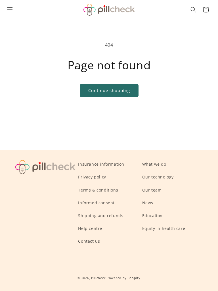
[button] (10, 9)
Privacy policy (92, 177)
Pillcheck (98, 278)
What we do (154, 164)
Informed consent (96, 202)
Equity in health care (163, 228)
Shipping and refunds (100, 215)
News (147, 202)
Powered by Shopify (124, 278)
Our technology (158, 177)
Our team (152, 190)
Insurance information (101, 164)
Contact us (89, 241)
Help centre (90, 228)
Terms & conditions (98, 190)
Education (152, 215)
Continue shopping (109, 90)
